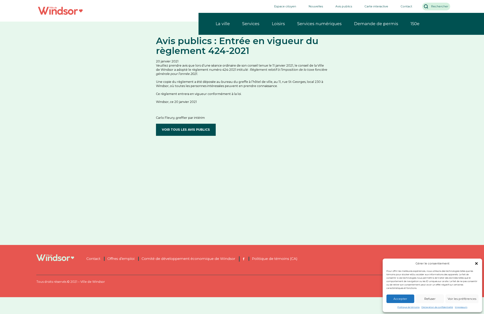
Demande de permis (376, 23)
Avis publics (343, 6)
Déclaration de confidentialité (437, 307)
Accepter (400, 299)
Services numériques (319, 23)
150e (415, 23)
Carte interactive (376, 6)
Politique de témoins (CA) (274, 259)
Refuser (429, 299)
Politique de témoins (408, 307)
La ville (223, 23)
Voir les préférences (462, 299)
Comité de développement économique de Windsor (188, 259)
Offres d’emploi (121, 259)
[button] (476, 263)
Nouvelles (316, 6)
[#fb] (243, 259)
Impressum (461, 307)
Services (250, 23)
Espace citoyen (285, 6)
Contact (406, 6)
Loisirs (278, 23)
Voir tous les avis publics (186, 129)
